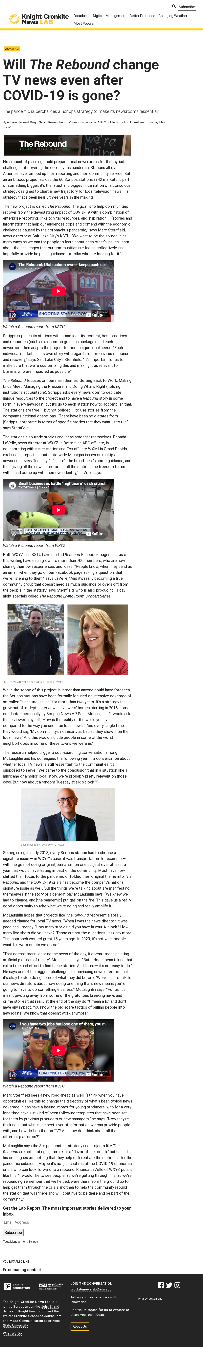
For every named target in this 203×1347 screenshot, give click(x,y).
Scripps (33, 1241)
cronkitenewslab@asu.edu (91, 1289)
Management (116, 16)
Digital (97, 16)
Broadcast (82, 16)
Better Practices (142, 16)
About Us (80, 1326)
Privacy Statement (150, 1298)
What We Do (12, 1333)
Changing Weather (172, 16)
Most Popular (84, 23)
